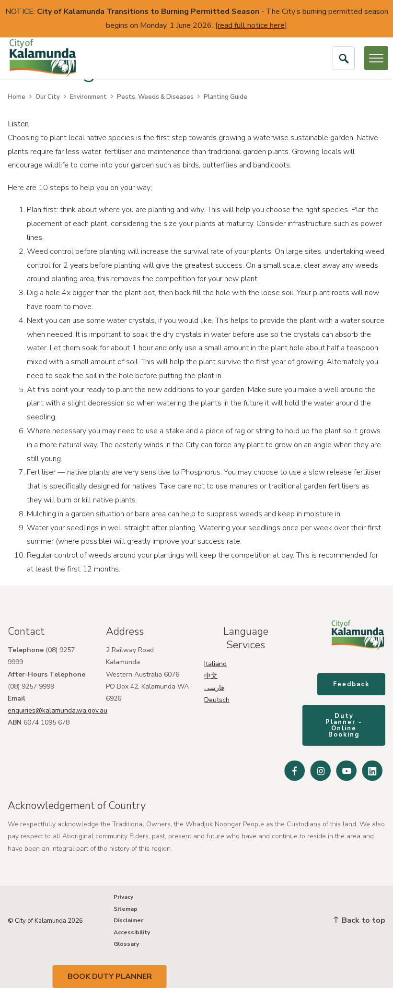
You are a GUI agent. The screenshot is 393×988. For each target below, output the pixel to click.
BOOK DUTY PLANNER (110, 976)
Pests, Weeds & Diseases (155, 97)
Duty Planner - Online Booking (343, 725)
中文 (211, 675)
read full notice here (251, 25)
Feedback (351, 684)
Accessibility (132, 932)
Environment (88, 97)
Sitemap (126, 908)
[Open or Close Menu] (376, 58)
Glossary (126, 943)
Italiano (215, 663)
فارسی (214, 687)
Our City (47, 97)
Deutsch (217, 699)
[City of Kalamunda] (43, 58)
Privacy (123, 896)
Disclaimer (128, 920)
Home (16, 97)
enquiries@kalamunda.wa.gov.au (57, 710)
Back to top (362, 920)
